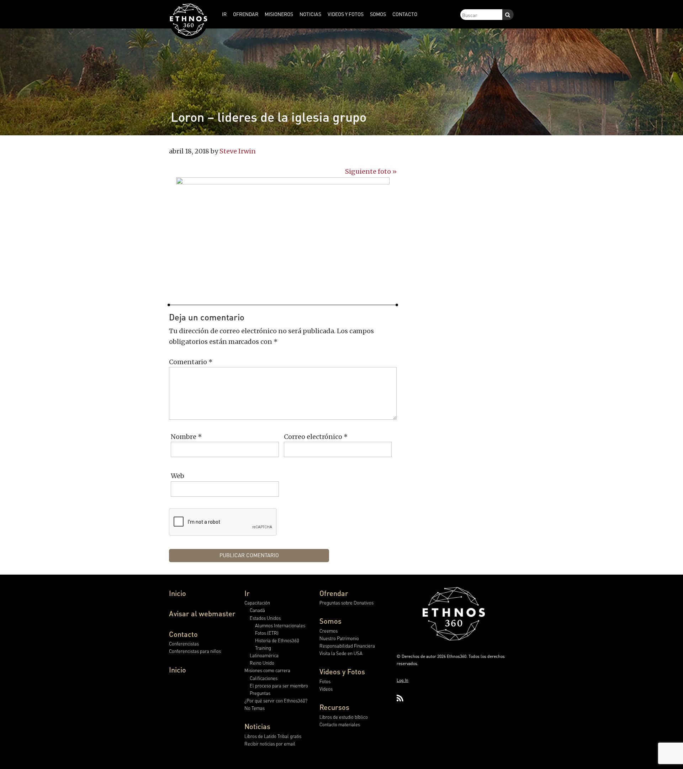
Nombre (186, 437)
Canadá (257, 610)
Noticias (257, 726)
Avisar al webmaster (202, 613)
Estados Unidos (265, 618)
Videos (326, 689)
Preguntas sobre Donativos (346, 603)
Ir (247, 593)
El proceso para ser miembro (279, 685)
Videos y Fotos (342, 671)
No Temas (254, 708)
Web (177, 476)
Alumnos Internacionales (280, 625)
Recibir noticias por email (269, 744)
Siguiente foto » (371, 171)
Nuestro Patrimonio (339, 638)
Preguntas (260, 693)
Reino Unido (262, 663)
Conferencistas (184, 643)
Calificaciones (263, 678)
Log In (402, 680)
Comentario (191, 362)
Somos (330, 621)
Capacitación (257, 603)
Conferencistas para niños (195, 651)
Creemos (328, 631)
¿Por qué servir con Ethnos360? (275, 700)
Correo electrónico (316, 437)
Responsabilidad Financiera (347, 646)
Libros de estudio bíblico (343, 717)
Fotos (324, 681)
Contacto (183, 634)
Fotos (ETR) (267, 633)
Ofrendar (333, 593)
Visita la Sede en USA (340, 653)
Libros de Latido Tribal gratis (272, 736)
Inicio (177, 593)
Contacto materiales (339, 724)
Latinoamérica (264, 655)
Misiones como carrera (267, 670)
